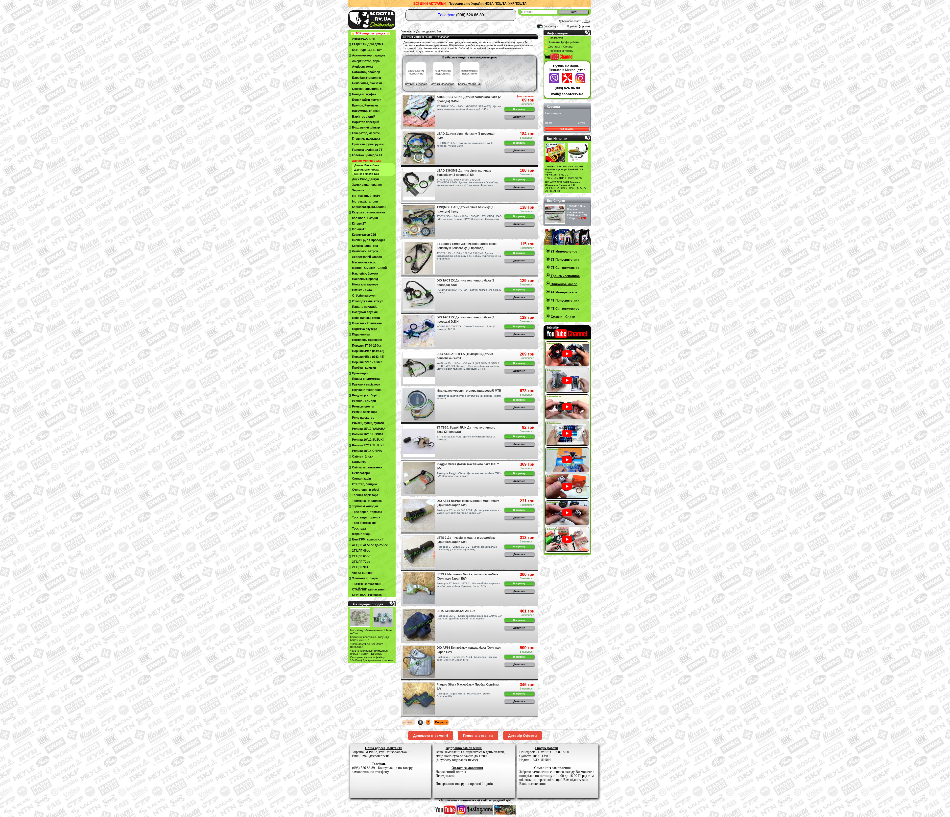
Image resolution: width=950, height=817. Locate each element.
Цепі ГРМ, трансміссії (367, 539)
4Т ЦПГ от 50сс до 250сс (370, 545)
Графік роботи (546, 748)
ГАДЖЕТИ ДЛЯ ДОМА (368, 44)
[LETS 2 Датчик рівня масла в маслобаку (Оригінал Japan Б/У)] (419, 551)
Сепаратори (361, 473)
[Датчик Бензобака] (416, 80)
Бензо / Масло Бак (366, 173)
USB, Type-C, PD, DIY (367, 50)
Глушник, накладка (366, 138)
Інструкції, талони (365, 201)
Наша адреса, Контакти (383, 748)
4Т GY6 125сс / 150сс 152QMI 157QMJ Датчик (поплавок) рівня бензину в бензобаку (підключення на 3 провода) (469, 256)
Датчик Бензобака (366, 165)
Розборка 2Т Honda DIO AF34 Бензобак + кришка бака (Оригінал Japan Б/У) (467, 658)
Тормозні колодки (365, 506)
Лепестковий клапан (367, 257)
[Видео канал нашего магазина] (445, 813)
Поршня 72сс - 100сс (367, 362)
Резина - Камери (364, 401)
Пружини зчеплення (366, 390)
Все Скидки (556, 201)
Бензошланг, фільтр (366, 89)
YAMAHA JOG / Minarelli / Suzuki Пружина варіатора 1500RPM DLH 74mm (564, 169)
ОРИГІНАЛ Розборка (367, 595)
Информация (557, 33)
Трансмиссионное (565, 276)
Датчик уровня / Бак (366, 161)
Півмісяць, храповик (367, 340)
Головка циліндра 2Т (367, 150)
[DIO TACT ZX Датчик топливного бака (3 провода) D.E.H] (419, 331)
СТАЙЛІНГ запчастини (368, 589)
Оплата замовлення (467, 768)
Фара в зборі (361, 534)
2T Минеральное (563, 251)
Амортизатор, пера (366, 61)
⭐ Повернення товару (558, 50)
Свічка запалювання (367, 467)
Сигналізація (361, 478)
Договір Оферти (522, 736)
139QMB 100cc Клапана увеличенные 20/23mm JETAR (577, 210)
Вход (587, 21)
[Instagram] (580, 82)
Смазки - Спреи (562, 317)
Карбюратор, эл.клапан (369, 207)
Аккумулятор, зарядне (368, 55)
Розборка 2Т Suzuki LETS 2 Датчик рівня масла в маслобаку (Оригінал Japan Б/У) (467, 548)
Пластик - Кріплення (367, 323)
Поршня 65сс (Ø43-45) (368, 356)
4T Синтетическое (564, 308)
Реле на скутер (363, 417)
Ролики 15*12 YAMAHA (368, 429)
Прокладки (360, 373)
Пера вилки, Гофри (366, 318)
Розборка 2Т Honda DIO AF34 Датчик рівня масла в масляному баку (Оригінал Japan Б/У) (468, 511)
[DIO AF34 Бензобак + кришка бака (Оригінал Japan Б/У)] (419, 661)
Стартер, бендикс (365, 484)
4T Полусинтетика (564, 300)
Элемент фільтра (365, 578)
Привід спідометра (366, 379)
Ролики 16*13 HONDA (367, 434)
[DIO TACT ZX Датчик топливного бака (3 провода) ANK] (419, 294)
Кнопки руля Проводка (368, 240)
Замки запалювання (367, 184)
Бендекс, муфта (364, 94)
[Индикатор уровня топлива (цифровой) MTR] (419, 404)
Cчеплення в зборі (365, 489)
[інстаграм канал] (474, 813)
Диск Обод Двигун (365, 179)
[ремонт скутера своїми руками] (505, 813)
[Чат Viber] (554, 82)
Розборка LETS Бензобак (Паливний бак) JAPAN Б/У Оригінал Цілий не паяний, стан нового (469, 617)
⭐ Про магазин (554, 37)
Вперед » (441, 722)
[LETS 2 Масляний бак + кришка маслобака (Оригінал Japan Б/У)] (419, 588)
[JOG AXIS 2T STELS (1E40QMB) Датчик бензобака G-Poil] (419, 368)
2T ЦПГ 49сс (361, 550)
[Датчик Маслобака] (443, 80)
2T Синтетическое (564, 268)
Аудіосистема (362, 66)
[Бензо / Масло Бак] (469, 80)
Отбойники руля (364, 295)
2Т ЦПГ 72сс (361, 561)
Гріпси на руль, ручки (367, 144)
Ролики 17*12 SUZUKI (367, 445)
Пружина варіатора (366, 384)
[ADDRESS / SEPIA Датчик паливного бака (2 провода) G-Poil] (419, 111)
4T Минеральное (563, 292)
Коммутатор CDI (364, 234)
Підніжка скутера (364, 329)
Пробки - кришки (364, 367)
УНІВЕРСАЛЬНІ (363, 39)
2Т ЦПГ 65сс (361, 556)
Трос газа (359, 528)
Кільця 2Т (359, 223)
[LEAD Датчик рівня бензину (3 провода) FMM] (419, 147)
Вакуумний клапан (366, 111)
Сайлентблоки (362, 456)
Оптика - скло (362, 290)
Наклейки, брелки (365, 273)
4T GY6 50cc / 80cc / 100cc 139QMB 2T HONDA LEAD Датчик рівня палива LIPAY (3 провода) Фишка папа (469, 217)
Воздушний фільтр (366, 127)
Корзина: (572, 26)
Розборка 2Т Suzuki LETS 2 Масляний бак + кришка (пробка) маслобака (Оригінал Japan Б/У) (468, 584)
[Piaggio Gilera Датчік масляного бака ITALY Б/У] (419, 478)
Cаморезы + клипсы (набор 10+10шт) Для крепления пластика (371, 659)
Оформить (566, 129)
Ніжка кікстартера (365, 284)
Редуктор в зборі (364, 395)
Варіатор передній (365, 122)
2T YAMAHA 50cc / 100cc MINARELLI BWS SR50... (564, 177)
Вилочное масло (563, 284)
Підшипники (361, 334)
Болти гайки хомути (366, 100)
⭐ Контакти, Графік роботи (561, 42)
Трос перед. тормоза (367, 512)
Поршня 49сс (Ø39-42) (368, 351)
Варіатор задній (363, 116)
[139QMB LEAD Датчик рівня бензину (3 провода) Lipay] (419, 221)
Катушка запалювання (368, 212)
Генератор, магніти (366, 133)
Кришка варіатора (365, 246)
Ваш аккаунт (551, 26)
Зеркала (358, 190)
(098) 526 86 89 (567, 88)
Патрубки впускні (365, 312)
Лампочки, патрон (365, 251)
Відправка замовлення (464, 748)
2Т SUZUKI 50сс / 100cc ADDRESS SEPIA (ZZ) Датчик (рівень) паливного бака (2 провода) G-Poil (469, 107)
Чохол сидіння (362, 573)
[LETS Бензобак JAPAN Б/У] (419, 625)
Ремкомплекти (363, 406)
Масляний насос (364, 262)
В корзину (519, 109)
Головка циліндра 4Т (367, 155)
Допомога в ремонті (430, 736)
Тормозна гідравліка (367, 501)
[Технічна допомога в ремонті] (567, 82)
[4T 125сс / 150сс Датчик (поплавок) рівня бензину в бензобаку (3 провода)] (419, 258)
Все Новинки (557, 139)
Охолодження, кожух (367, 301)
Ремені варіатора (364, 412)
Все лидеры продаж (367, 604)
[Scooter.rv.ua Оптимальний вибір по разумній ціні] (381, 19)
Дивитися (519, 116)
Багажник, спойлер (366, 72)
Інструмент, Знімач (366, 196)
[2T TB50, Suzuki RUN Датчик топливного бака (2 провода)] (419, 441)
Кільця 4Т (359, 229)
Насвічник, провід (365, 279)
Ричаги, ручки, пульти (368, 423)
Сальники (359, 462)
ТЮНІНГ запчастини (366, 584)
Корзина (553, 106)
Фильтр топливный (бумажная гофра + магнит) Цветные (369, 652)
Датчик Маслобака (366, 169)
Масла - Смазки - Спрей (369, 268)
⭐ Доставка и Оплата (558, 46)
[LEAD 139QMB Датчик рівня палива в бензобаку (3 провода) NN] (419, 184)
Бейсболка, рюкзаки (367, 83)
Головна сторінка (478, 736)
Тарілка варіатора (365, 495)
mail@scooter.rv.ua (567, 94)
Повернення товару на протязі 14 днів (464, 784)
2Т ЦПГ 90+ (360, 567)
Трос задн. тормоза (366, 517)
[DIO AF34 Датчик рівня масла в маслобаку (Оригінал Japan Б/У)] (419, 515)
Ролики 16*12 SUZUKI (367, 439)
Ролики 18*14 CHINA (367, 451)
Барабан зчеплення (366, 77)
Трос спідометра (364, 523)
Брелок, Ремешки (365, 105)
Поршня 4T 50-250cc (367, 345)
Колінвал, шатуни (365, 218)
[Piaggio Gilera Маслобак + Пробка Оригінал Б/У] (419, 698)
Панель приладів (364, 306)
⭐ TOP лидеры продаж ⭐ (370, 33)
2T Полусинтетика (564, 259)
